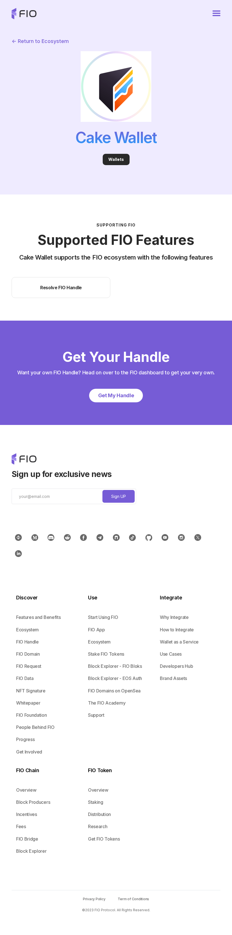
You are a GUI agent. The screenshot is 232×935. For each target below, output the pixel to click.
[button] (216, 13)
